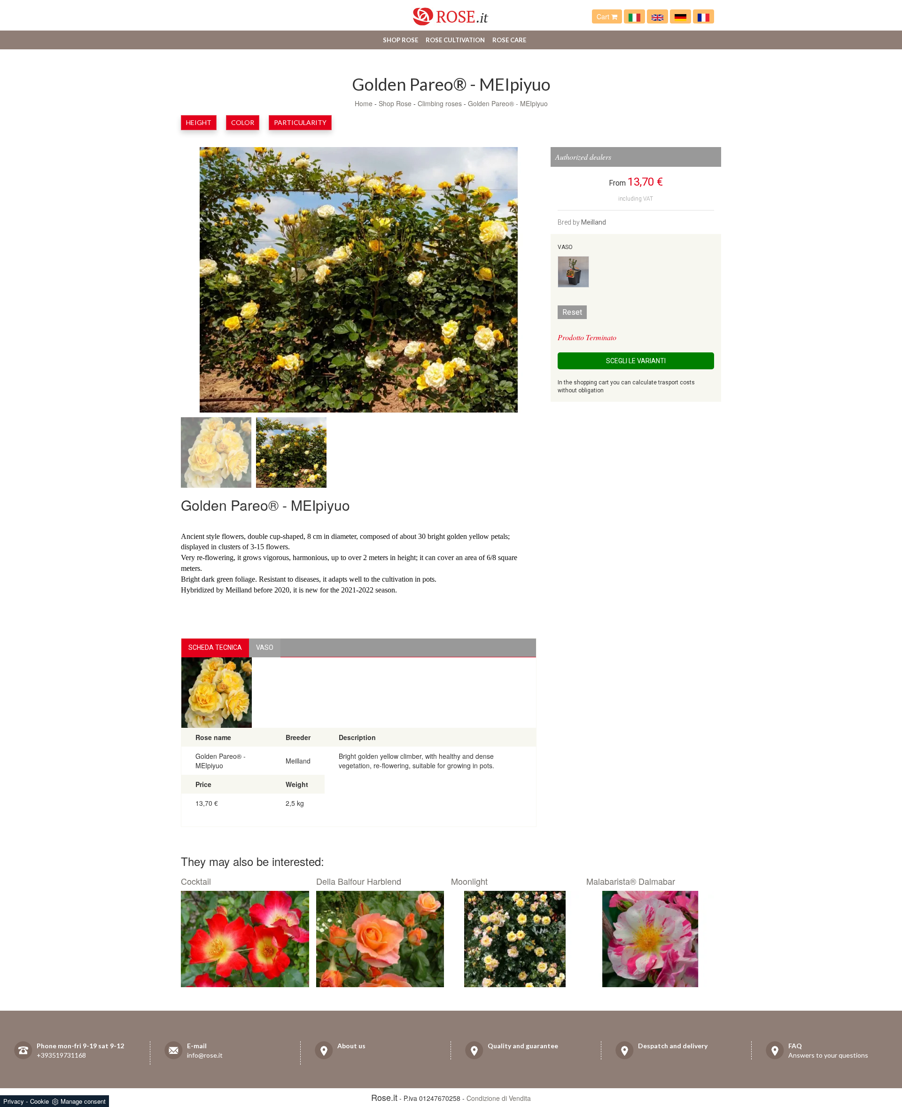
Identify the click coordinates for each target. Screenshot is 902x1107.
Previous (213, 282)
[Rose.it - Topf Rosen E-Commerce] (680, 16)
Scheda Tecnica (215, 647)
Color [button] (242, 122)
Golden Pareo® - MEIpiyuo (508, 103)
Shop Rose (400, 40)
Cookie (39, 1101)
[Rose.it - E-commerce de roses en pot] (703, 16)
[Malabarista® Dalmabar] (650, 939)
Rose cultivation (455, 40)
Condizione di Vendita (499, 1098)
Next (503, 282)
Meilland (593, 222)
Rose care (509, 40)
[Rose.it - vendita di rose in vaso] (634, 16)
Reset (572, 312)
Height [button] (198, 122)
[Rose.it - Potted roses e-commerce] (657, 16)
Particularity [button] (300, 122)
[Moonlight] (515, 939)
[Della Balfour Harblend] (380, 939)
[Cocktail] (245, 939)
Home (364, 103)
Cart (604, 16)
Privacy (13, 1101)
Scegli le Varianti (636, 361)
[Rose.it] (451, 13)
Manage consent (83, 1101)
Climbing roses (440, 103)
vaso (264, 647)
